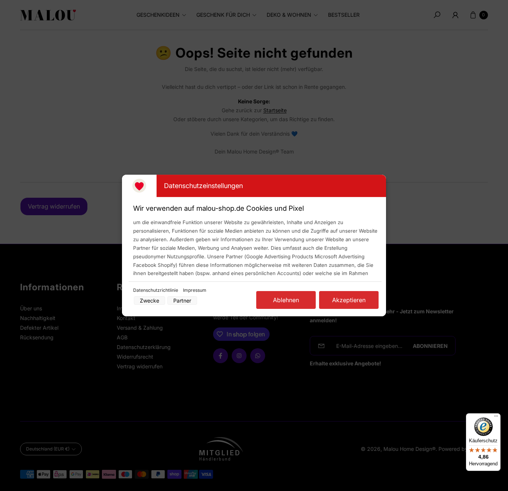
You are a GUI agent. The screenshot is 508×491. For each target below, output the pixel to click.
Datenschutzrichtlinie (156, 290)
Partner (182, 300)
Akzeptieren (349, 300)
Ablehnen (286, 300)
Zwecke (149, 300)
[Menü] (496, 417)
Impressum (194, 290)
